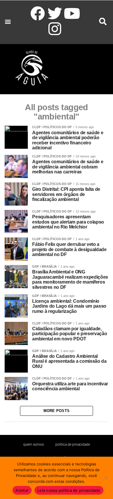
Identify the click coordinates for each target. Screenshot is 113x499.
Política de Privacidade (72, 444)
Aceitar (22, 490)
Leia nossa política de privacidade (69, 490)
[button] (7, 21)
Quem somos (33, 444)
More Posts (56, 411)
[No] (106, 478)
